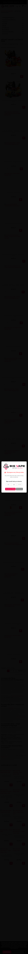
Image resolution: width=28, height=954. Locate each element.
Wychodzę (19, 489)
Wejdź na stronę (10, 489)
